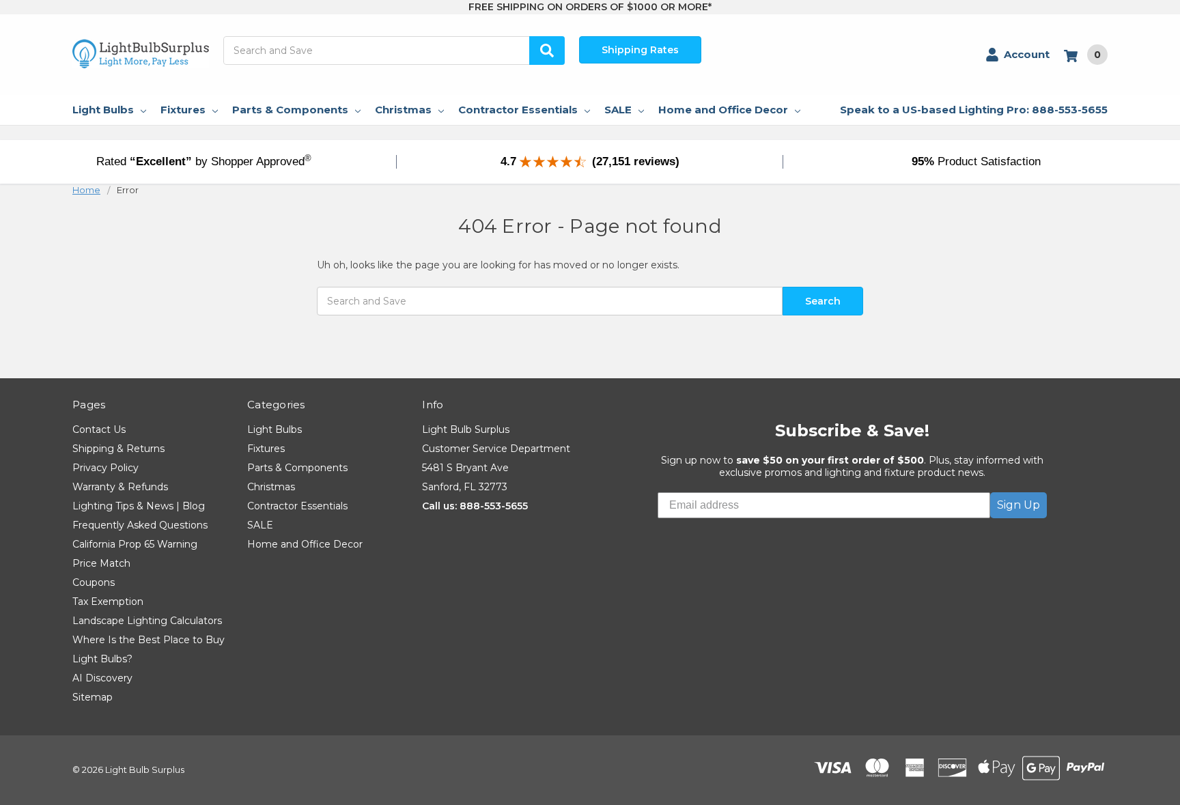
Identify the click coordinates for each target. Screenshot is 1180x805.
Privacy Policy (105, 468)
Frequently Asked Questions (140, 525)
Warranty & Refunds (120, 487)
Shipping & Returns (118, 448)
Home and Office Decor (723, 109)
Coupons (93, 582)
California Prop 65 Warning (134, 544)
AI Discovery (102, 678)
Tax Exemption (107, 601)
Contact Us (99, 429)
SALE (618, 109)
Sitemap (92, 697)
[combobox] (394, 50)
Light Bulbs (103, 109)
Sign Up (1018, 504)
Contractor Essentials (518, 109)
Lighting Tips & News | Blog (138, 506)
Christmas (403, 109)
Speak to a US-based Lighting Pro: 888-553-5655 (974, 109)
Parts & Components (290, 109)
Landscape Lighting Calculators (147, 621)
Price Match (101, 563)
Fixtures (183, 109)
